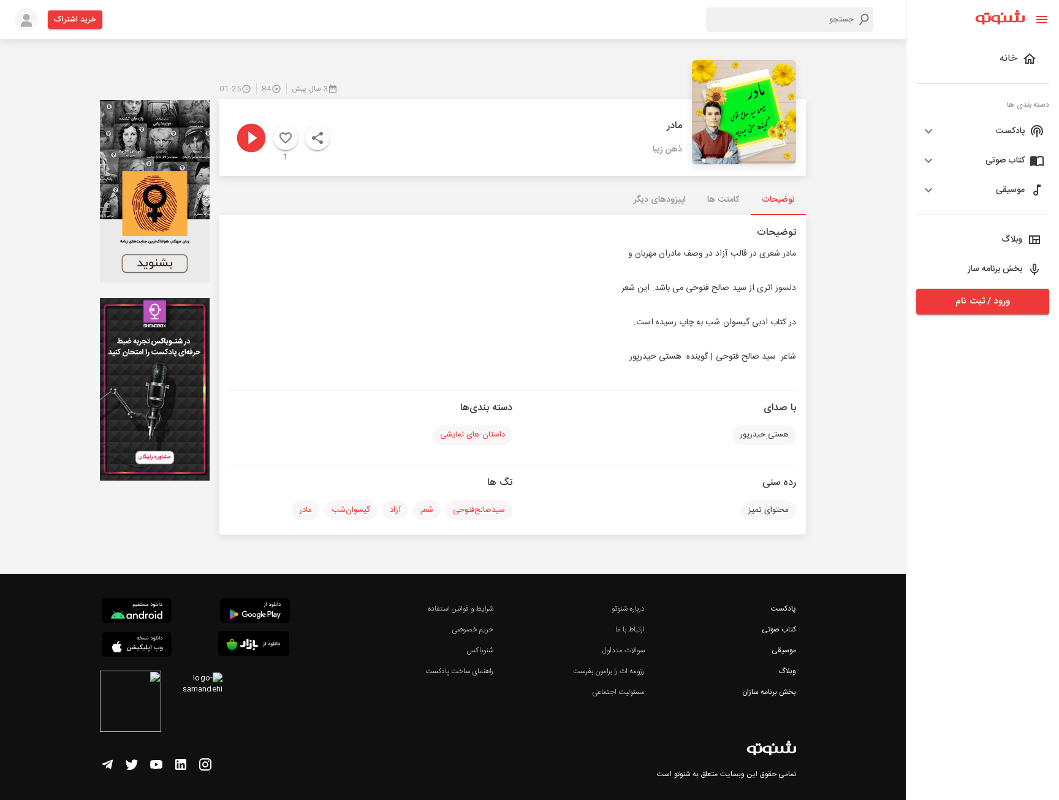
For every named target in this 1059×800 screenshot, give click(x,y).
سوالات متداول (623, 650)
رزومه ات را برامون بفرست (609, 671)
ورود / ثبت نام (982, 301)
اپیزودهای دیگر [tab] (660, 199)
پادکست (783, 608)
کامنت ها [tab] (722, 199)
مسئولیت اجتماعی (618, 692)
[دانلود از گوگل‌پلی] (255, 612)
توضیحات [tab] (778, 199)
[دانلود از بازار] (253, 645)
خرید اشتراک (75, 19)
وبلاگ (787, 671)
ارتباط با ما (630, 629)
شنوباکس (479, 650)
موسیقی (784, 650)
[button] (982, 131)
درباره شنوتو (628, 608)
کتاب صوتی (779, 629)
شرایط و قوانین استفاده (460, 608)
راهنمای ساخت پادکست (459, 671)
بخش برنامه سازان (769, 692)
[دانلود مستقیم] (136, 612)
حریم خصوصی (472, 629)
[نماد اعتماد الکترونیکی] (130, 703)
